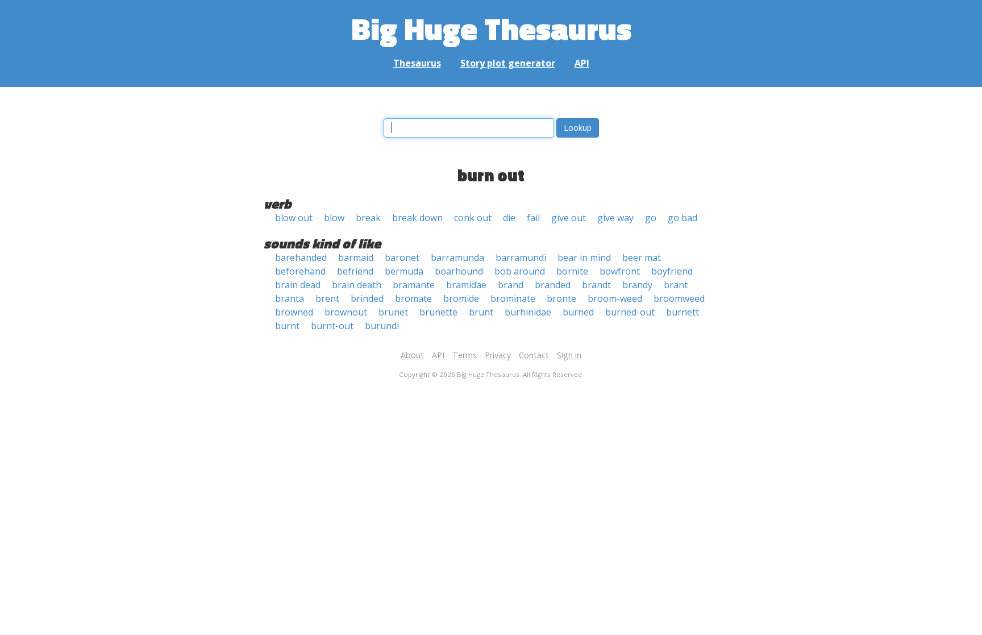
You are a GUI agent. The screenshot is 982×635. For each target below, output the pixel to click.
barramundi (521, 257)
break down (417, 217)
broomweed (679, 298)
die (509, 217)
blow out (294, 217)
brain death (356, 285)
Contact (534, 355)
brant (676, 285)
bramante (414, 285)
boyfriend (672, 271)
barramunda (457, 257)
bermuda (404, 271)
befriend (355, 271)
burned (578, 312)
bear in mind (584, 257)
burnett (682, 312)
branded (553, 285)
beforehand (300, 271)
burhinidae (528, 312)
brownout (345, 312)
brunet (393, 312)
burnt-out (332, 325)
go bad (682, 217)
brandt (596, 285)
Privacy (498, 355)
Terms (464, 355)
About (412, 355)
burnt (287, 325)
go (650, 217)
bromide (461, 298)
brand (510, 285)
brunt (481, 312)
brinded (367, 298)
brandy (637, 285)
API (582, 63)
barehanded (301, 257)
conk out (473, 217)
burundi (382, 325)
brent (327, 298)
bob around (519, 271)
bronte (561, 298)
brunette (438, 312)
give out (568, 217)
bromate (413, 298)
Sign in (569, 355)
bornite (572, 271)
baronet (402, 257)
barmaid (355, 257)
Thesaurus (417, 63)
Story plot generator (507, 63)
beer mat (641, 257)
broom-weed (615, 298)
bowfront (620, 271)
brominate (512, 298)
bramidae (466, 285)
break (368, 217)
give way (615, 217)
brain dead (298, 285)
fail (533, 217)
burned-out (630, 312)
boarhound (459, 271)
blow (334, 217)
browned (294, 312)
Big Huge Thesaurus (491, 28)
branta (289, 298)
